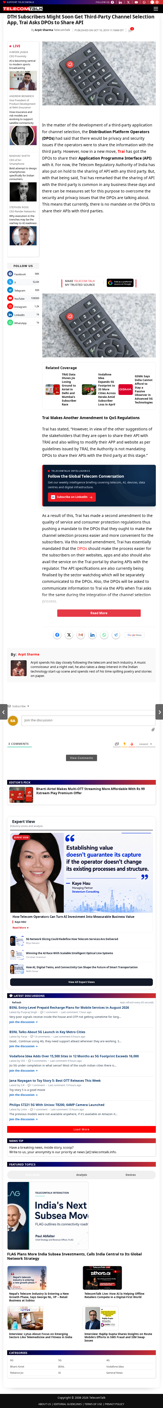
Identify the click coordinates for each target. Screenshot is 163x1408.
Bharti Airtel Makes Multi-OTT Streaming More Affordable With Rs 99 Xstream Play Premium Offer (90, 791)
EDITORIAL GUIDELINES (68, 1404)
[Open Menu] (156, 9)
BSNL (61, 1366)
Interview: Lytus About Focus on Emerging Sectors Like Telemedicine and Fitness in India (40, 1335)
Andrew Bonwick (21, 96)
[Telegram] (116, 635)
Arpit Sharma (44, 30)
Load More (81, 1129)
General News (114, 1372)
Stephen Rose (19, 207)
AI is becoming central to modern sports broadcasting (22, 64)
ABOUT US (44, 1404)
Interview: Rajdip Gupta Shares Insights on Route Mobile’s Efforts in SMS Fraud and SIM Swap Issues (118, 1337)
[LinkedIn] (92, 635)
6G (11, 1360)
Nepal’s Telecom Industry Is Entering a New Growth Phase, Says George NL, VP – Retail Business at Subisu (39, 1297)
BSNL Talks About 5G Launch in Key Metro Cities (47, 1032)
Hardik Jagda (18, 52)
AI (59, 1372)
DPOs (81, 548)
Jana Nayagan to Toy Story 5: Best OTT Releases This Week (55, 1081)
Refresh (16, 1002)
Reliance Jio (16, 1372)
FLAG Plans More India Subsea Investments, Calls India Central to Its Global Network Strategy (74, 1256)
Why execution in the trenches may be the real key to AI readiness (23, 219)
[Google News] (135, 634)
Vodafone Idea (115, 1366)
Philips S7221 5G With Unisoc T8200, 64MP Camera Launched (56, 1105)
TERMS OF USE (93, 1404)
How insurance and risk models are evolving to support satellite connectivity (21, 117)
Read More (98, 613)
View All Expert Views (81, 982)
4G (108, 1360)
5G (59, 1360)
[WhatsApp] (104, 635)
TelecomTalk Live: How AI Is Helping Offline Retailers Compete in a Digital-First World (114, 1295)
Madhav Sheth (19, 156)
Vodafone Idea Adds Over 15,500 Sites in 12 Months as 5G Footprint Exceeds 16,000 (74, 1056)
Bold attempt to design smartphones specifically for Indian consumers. (23, 173)
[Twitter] (69, 635)
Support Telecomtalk (20, 2)
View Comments (81, 757)
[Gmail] (81, 635)
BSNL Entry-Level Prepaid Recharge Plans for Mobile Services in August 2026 (69, 1008)
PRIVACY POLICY (114, 1404)
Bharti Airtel (17, 1366)
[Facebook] (57, 635)
